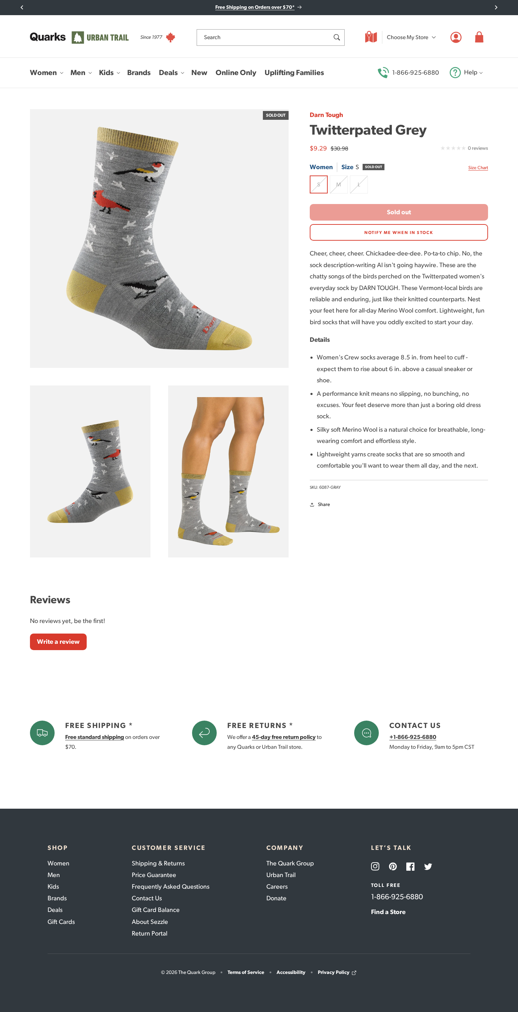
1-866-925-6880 (415, 72)
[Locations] (371, 37)
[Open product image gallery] (159, 238)
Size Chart (478, 167)
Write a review (58, 642)
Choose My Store (407, 37)
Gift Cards (61, 922)
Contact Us (147, 898)
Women (58, 863)
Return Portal (149, 933)
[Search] (336, 37)
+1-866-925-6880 (412, 737)
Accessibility (291, 972)
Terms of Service (246, 972)
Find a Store (388, 912)
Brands (57, 898)
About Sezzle (150, 922)
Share (324, 505)
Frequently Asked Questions (170, 886)
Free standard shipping (94, 737)
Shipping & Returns (158, 863)
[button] (479, 37)
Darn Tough (326, 115)
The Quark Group (290, 863)
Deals (55, 910)
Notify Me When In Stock (398, 232)
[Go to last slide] (22, 7)
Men (54, 875)
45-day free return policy (284, 737)
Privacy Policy (334, 972)
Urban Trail (281, 875)
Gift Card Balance (156, 910)
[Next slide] (496, 7)
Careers (277, 886)
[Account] (456, 37)
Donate (276, 898)
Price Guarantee (154, 875)
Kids (53, 886)
